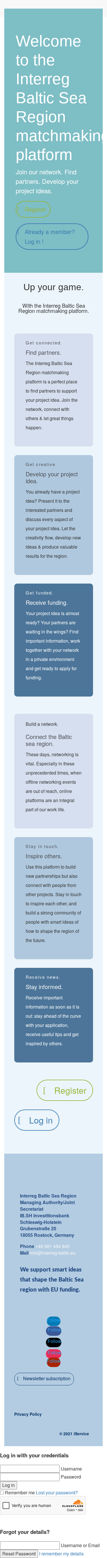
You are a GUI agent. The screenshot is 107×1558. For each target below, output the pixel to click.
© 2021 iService (74, 1433)
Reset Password (19, 1553)
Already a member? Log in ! (50, 236)
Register (35, 209)
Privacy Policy (28, 1414)
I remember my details (61, 1553)
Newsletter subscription (46, 1378)
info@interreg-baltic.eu (53, 1252)
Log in (41, 1120)
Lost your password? (57, 1492)
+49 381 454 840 (52, 1246)
